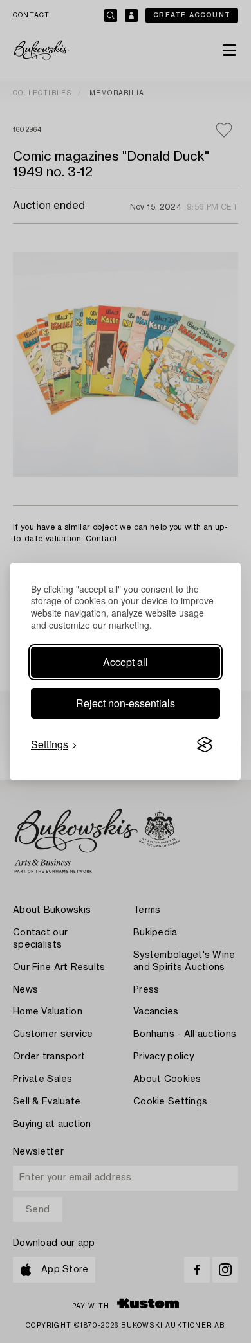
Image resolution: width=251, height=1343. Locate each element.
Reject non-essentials (125, 703)
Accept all (125, 661)
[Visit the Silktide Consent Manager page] (204, 744)
